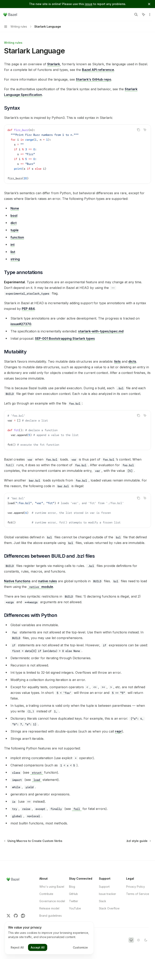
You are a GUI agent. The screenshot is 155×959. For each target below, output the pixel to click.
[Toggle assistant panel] (143, 14)
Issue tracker (107, 894)
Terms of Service (137, 894)
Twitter (73, 901)
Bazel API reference (98, 70)
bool (13, 216)
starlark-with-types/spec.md (101, 331)
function (17, 237)
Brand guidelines (50, 915)
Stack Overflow (109, 908)
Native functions (17, 581)
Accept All (38, 947)
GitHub (73, 894)
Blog (72, 886)
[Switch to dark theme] (146, 940)
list (12, 252)
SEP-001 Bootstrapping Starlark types (65, 338)
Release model (49, 908)
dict (13, 223)
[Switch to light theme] (138, 940)
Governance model (52, 901)
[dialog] (49, 938)
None (14, 208)
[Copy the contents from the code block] (138, 129)
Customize (80, 947)
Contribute (46, 894)
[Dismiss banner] (149, 4)
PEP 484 (28, 309)
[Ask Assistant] (145, 129)
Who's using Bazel (51, 886)
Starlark (53, 64)
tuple (14, 230)
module (41, 587)
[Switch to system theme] (131, 940)
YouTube (75, 908)
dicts (132, 361)
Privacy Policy (135, 886)
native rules (47, 581)
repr (118, 731)
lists (117, 361)
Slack (102, 901)
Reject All (17, 947)
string (15, 259)
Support (104, 886)
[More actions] (150, 14)
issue (88, 4)
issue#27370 (20, 324)
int (12, 245)
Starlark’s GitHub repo (93, 79)
